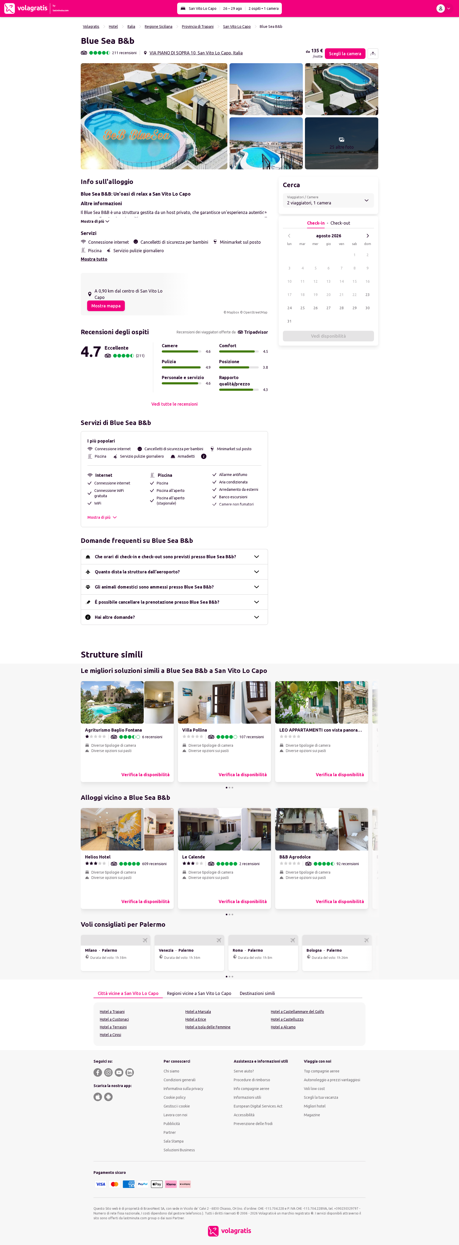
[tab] (128, 993)
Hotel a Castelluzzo (287, 1019)
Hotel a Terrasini (113, 1027)
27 (328, 308)
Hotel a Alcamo (283, 1027)
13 (328, 281)
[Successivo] (368, 235)
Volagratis (91, 26)
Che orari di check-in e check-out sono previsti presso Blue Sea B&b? (165, 556)
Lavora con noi (175, 1115)
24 (289, 308)
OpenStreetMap (255, 312)
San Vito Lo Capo (202, 8)
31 (289, 321)
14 (341, 281)
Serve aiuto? (244, 1071)
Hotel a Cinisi (110, 1035)
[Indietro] (289, 235)
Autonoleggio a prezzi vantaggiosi (332, 1080)
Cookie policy (175, 1097)
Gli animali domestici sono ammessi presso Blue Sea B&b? (154, 587)
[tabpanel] (230, 1024)
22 (354, 295)
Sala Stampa (174, 1141)
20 (328, 295)
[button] (154, 116)
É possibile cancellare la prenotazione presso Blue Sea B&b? (157, 602)
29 (354, 308)
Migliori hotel (315, 1106)
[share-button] (373, 53)
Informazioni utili (247, 1097)
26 (315, 308)
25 (302, 308)
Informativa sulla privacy (183, 1089)
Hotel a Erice (195, 1019)
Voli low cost (314, 1089)
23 (368, 295)
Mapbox (233, 312)
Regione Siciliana (158, 26)
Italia (131, 26)
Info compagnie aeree (251, 1089)
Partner (170, 1132)
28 (341, 308)
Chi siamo (171, 1071)
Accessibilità (244, 1115)
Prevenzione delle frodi (253, 1124)
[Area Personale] (444, 8)
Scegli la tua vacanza (321, 1097)
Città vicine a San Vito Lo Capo (128, 993)
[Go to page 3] (232, 787)
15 (354, 281)
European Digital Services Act (258, 1106)
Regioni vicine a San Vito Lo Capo (199, 993)
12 (315, 281)
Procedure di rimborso (252, 1080)
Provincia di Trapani (198, 26)
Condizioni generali (180, 1080)
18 (302, 295)
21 (341, 295)
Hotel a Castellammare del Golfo (297, 1012)
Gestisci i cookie (177, 1106)
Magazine (312, 1115)
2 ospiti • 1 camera (264, 8)
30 (368, 308)
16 (368, 281)
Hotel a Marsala (198, 1012)
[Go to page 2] (229, 787)
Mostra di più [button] (98, 517)
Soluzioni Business (179, 1150)
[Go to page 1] (226, 787)
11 (302, 281)
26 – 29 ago (232, 8)
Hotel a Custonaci (114, 1019)
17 (289, 295)
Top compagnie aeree (321, 1071)
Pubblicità (172, 1124)
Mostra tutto (94, 259)
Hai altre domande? (115, 617)
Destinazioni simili (257, 993)
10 (289, 281)
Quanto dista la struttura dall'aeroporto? (137, 571)
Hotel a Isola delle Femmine (208, 1027)
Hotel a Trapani (112, 1012)
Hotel (113, 26)
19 (315, 295)
